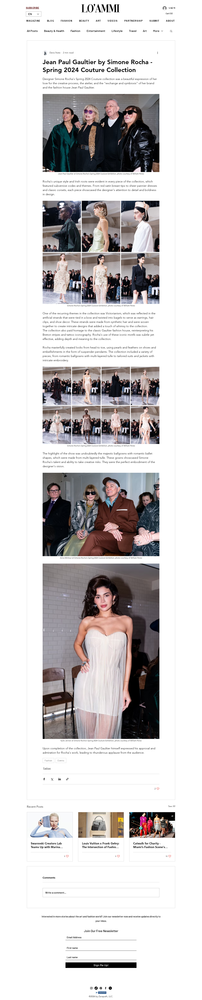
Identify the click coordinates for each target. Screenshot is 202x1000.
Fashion (75, 31)
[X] (110, 988)
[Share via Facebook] (44, 779)
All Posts (32, 31)
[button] (170, 13)
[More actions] (157, 52)
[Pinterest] (100, 988)
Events (61, 760)
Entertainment (96, 31)
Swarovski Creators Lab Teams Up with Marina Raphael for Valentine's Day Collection (49, 845)
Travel (133, 31)
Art (145, 31)
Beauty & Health (54, 31)
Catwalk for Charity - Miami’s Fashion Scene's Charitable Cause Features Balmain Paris (150, 845)
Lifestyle (117, 31)
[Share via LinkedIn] (59, 779)
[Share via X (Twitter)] (51, 779)
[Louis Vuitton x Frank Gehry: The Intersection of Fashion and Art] (101, 825)
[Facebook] (105, 988)
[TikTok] (96, 988)
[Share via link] (67, 779)
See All (171, 806)
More (156, 31)
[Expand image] (62, 226)
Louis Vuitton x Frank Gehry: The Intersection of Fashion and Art (100, 845)
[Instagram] (91, 988)
